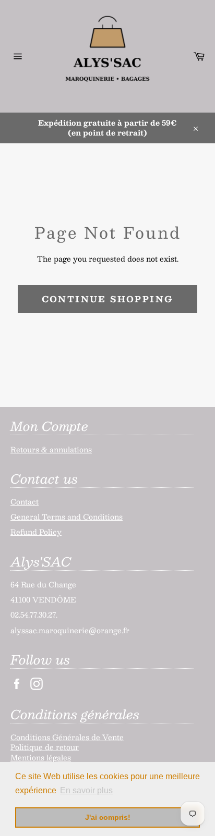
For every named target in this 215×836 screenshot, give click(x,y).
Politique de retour (44, 747)
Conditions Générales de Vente (67, 737)
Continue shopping (108, 299)
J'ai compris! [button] (107, 817)
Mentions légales (40, 757)
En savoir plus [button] (86, 790)
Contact (24, 501)
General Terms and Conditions (66, 516)
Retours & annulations (51, 449)
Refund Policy (36, 531)
